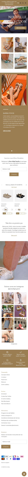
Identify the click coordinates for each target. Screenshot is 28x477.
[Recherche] (5, 8)
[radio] (6, 210)
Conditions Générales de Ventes (10, 418)
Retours (3, 382)
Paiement (4, 379)
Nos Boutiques (5, 401)
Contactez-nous (5, 423)
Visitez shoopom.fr (6, 415)
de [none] (25, 2)
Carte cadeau (5, 384)
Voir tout (14, 187)
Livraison (3, 377)
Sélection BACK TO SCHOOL (14, 185)
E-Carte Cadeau (5, 398)
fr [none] (18, 2)
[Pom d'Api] (14, 8)
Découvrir (20, 28)
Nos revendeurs (5, 403)
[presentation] (12, 210)
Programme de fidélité (7, 413)
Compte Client (5, 374)
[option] (20, 3)
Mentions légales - (5, 462)
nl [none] (23, 2)
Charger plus (14, 343)
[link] (8, 298)
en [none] (20, 2)
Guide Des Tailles (6, 396)
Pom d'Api (7, 467)
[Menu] (1, 8)
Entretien (4, 394)
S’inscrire (14, 174)
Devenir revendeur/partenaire (9, 425)
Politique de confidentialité (9, 420)
